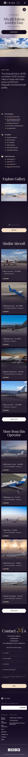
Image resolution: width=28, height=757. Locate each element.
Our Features (4, 722)
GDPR (18, 676)
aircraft (4, 732)
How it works (3, 718)
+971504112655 (14, 638)
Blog (2, 729)
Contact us (4, 734)
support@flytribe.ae (14, 636)
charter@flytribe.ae (15, 717)
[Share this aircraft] (24, 9)
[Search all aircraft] (18, 3)
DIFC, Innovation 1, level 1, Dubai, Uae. (14, 643)
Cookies (13, 676)
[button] (25, 3)
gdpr (2, 739)
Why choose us (4, 726)
